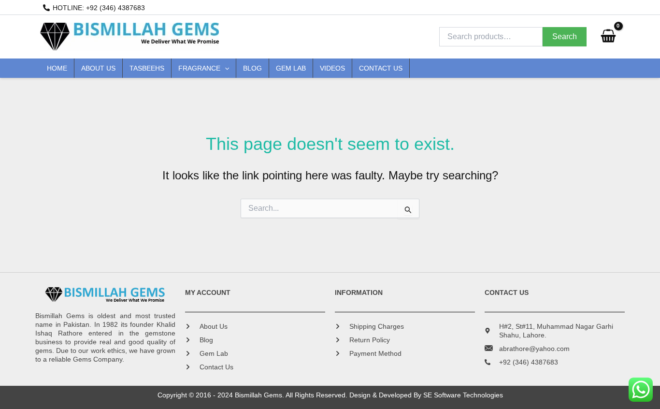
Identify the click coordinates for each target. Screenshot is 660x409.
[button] (224, 68)
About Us (98, 68)
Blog (252, 68)
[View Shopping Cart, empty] (608, 37)
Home (57, 68)
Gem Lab (291, 68)
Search (564, 36)
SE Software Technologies (463, 395)
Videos (332, 68)
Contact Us (380, 68)
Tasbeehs (146, 68)
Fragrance (199, 68)
